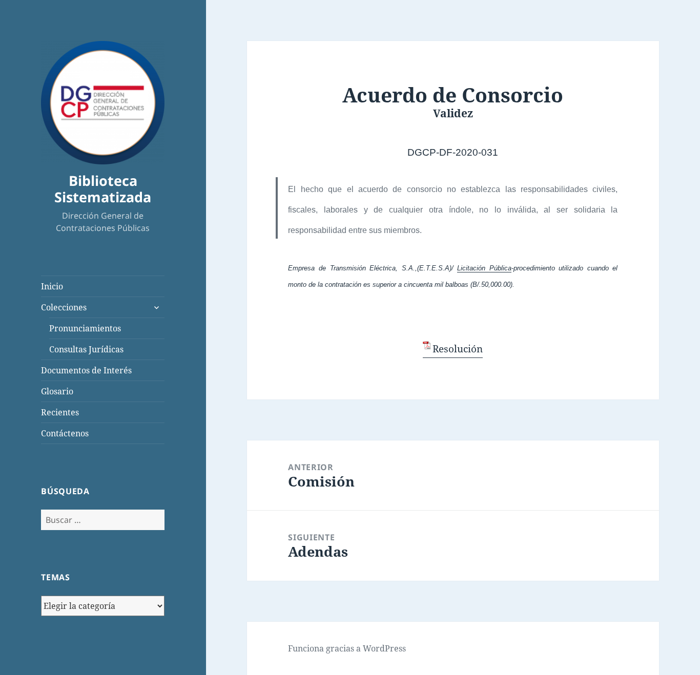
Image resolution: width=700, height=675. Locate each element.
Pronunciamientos (85, 328)
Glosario (57, 391)
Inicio (52, 286)
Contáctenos (65, 433)
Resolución (458, 348)
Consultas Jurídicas (86, 349)
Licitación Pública (484, 268)
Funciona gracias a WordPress (347, 648)
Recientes (60, 412)
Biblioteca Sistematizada (102, 188)
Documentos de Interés (86, 370)
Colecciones (64, 307)
